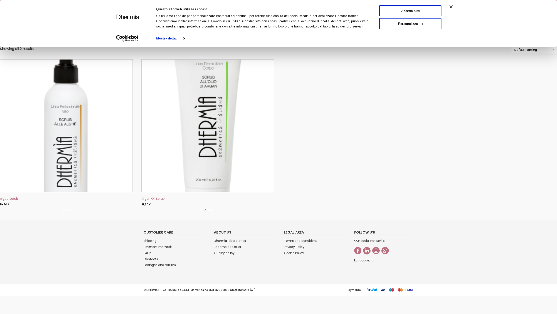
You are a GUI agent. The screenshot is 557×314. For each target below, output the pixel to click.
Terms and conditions (300, 241)
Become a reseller (227, 247)
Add (210, 209)
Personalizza (408, 24)
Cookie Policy (294, 253)
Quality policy (224, 253)
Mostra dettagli (168, 38)
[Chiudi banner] (451, 6)
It (372, 260)
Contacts (151, 259)
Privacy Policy (294, 247)
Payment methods (158, 247)
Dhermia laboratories (230, 241)
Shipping (150, 241)
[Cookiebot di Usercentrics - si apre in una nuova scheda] (127, 38)
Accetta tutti (410, 11)
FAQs (147, 253)
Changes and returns (160, 265)
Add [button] (68, 209)
